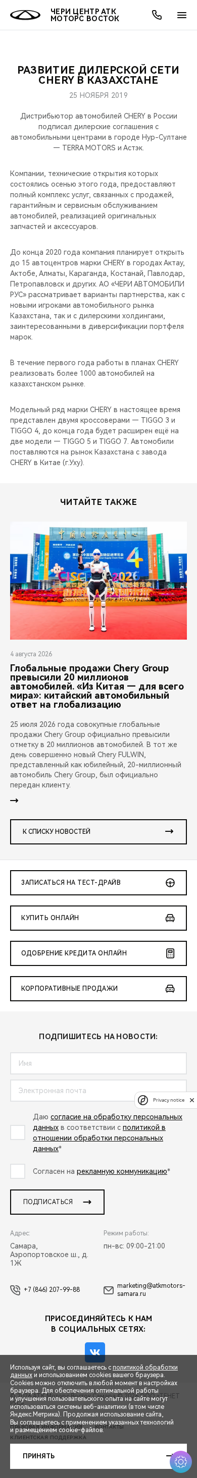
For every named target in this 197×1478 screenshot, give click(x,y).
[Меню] (182, 15)
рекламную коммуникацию (122, 1171)
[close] (192, 1100)
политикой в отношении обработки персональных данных (99, 1138)
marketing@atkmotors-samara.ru (151, 1289)
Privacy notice (168, 1100)
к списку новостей (56, 831)
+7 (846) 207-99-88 (52, 1289)
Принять (39, 1456)
